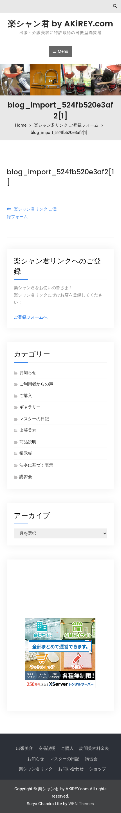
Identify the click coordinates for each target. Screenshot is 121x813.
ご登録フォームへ (31, 317)
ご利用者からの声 (36, 384)
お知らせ (27, 372)
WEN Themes (81, 803)
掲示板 (25, 453)
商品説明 (27, 441)
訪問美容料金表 (94, 748)
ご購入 (25, 395)
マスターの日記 (34, 418)
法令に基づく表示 (36, 465)
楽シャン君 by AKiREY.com (60, 23)
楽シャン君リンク (36, 768)
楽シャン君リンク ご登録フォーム (32, 213)
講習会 (25, 476)
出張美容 (27, 430)
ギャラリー (30, 407)
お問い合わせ (71, 768)
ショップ (97, 768)
